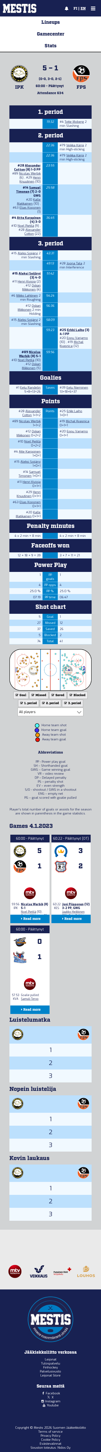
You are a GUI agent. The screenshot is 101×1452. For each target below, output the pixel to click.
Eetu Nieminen (77, 388)
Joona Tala (74, 263)
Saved (59, 695)
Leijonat (50, 1359)
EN (83, 8)
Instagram (52, 1401)
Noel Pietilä (26, 226)
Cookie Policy (50, 1440)
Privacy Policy (50, 1436)
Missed (40, 695)
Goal (22, 695)
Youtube (53, 1405)
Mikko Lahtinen (27, 296)
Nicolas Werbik (30, 174)
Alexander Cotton (32, 232)
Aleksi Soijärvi (28, 253)
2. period (52, 703)
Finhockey (50, 1367)
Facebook (53, 1393)
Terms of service (50, 1432)
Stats (51, 46)
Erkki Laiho (75, 330)
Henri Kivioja (27, 281)
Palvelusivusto (50, 1371)
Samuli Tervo (30, 999)
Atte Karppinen (29, 218)
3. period (74, 703)
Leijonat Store (50, 1375)
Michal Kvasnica (71, 344)
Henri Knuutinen (30, 179)
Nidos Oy (64, 1448)
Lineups (50, 22)
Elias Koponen (30, 208)
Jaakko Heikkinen (73, 912)
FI (75, 8)
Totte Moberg (74, 122)
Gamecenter (50, 34)
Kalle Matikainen (29, 202)
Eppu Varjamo (77, 338)
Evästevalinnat (50, 1444)
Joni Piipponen (73, 904)
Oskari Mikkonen (31, 287)
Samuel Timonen (28, 190)
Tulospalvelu (50, 1363)
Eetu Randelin (30, 388)
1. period (30, 703)
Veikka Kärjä (75, 145)
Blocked (79, 695)
